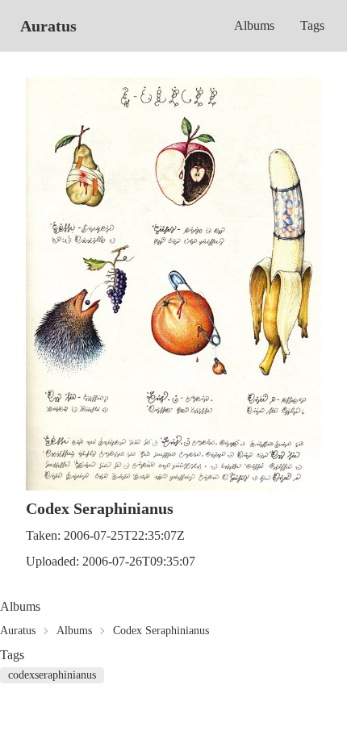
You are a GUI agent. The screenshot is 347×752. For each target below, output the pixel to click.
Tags (312, 25)
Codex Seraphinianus (161, 631)
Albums (254, 25)
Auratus (48, 26)
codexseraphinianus (52, 675)
